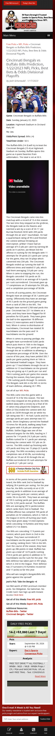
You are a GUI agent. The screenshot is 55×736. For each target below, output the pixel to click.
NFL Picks (23, 44)
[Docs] (21, 20)
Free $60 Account (12, 3)
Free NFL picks (34, 599)
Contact (33, 733)
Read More (40, 676)
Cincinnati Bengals (15, 614)
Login (21, 733)
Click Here (18, 594)
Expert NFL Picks (35, 603)
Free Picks (11, 44)
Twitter (23, 611)
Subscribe (45, 718)
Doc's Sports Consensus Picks (33, 652)
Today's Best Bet (29, 3)
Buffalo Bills (12, 611)
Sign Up (9, 733)
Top (45, 733)
